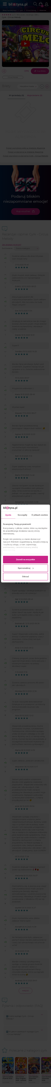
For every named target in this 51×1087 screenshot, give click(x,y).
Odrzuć (25, 576)
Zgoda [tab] (8, 515)
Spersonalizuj (24, 568)
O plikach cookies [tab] (40, 515)
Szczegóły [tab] (22, 515)
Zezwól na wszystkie (25, 559)
